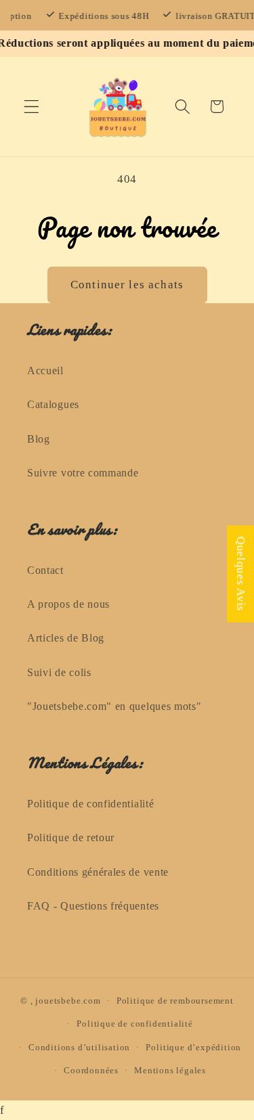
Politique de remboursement (175, 1001)
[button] (31, 106)
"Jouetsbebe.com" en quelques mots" (114, 706)
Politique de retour (70, 837)
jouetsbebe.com (67, 1001)
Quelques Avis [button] (240, 573)
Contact (45, 570)
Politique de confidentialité (90, 803)
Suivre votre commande (83, 472)
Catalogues (53, 404)
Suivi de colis (59, 672)
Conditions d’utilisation (79, 1047)
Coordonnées (91, 1070)
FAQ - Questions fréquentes (93, 906)
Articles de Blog (65, 638)
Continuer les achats (127, 284)
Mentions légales (170, 1070)
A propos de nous (68, 604)
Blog (38, 439)
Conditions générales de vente (98, 872)
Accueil (45, 370)
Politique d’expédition (193, 1047)
